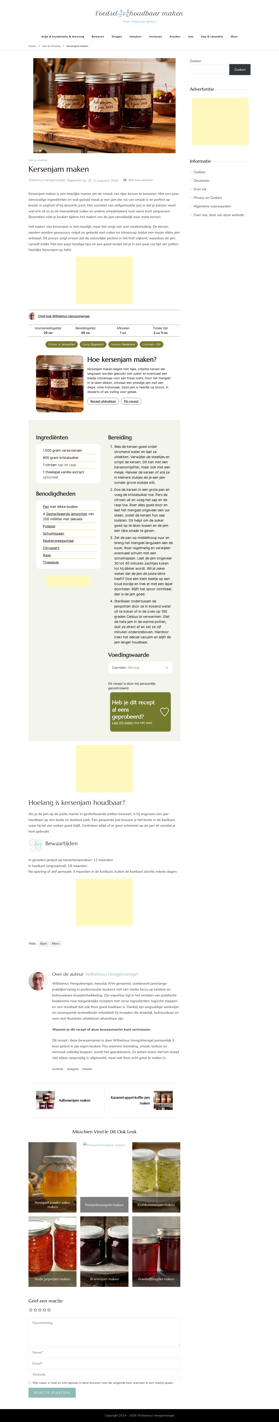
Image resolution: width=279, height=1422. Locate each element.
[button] (167, 667)
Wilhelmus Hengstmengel (46, 180)
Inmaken (136, 36)
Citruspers (51, 548)
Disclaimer (202, 180)
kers (57, 943)
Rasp (47, 555)
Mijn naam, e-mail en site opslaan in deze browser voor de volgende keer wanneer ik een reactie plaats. (103, 1383)
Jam (190, 36)
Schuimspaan (53, 533)
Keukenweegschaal (58, 541)
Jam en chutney (37, 160)
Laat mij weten (122, 723)
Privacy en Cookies (208, 197)
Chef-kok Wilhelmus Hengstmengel (64, 316)
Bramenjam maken (104, 1279)
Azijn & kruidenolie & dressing (62, 36)
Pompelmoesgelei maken (104, 1205)
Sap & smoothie (212, 36)
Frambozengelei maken (156, 1279)
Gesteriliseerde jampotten (66, 514)
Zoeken (195, 61)
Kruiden (175, 36)
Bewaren (98, 36)
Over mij (200, 189)
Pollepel (49, 526)
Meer (234, 36)
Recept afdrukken (103, 401)
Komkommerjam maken (156, 1205)
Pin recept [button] (131, 401)
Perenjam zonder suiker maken (52, 1205)
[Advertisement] (104, 280)
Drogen (117, 36)
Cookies (200, 172)
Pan (46, 507)
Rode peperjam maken (52, 1279)
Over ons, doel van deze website (219, 215)
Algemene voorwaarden (212, 206)
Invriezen (155, 36)
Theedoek (51, 562)
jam (44, 943)
